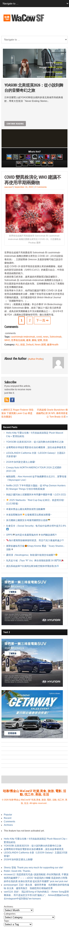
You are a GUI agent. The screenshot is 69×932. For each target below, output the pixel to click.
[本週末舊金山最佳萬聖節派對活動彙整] (59, 157)
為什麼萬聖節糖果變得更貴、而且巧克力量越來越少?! (36, 540)
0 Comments (41, 187)
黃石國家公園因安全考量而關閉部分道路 (27, 520)
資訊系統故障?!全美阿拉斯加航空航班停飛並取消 (31, 566)
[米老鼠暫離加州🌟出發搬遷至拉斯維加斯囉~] (18, 163)
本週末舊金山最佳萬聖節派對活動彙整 (25, 509)
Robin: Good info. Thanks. (17, 871)
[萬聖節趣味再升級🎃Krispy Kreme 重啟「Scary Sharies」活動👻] (50, 163)
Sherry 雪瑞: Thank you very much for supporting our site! (33, 867)
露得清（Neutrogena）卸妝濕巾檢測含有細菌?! (30, 555)
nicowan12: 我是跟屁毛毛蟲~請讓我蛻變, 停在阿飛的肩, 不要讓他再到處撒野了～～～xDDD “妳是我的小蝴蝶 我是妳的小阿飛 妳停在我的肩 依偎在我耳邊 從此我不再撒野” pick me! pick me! (36, 878)
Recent (7, 818)
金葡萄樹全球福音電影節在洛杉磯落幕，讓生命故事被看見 (36, 447)
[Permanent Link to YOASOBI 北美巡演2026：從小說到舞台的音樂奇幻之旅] (34, 63)
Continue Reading (15, 123)
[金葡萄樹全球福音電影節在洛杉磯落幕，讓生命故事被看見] (22, 157)
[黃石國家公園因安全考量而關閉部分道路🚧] (25, 163)
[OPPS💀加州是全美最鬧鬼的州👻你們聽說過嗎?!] (37, 163)
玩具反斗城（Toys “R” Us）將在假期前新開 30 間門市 (33, 560)
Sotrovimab (56, 336)
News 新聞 (40, 344)
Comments (9, 821)
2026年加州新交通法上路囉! (20, 462)
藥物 (34, 340)
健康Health (52, 344)
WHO (7, 340)
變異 (40, 340)
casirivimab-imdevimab (23, 336)
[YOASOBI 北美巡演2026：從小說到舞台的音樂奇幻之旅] (15, 157)
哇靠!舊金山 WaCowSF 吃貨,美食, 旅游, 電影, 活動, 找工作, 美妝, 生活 (34, 792)
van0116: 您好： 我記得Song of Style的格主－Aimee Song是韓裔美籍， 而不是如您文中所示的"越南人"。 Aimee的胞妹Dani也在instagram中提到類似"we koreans (36, 895)
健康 (28, 340)
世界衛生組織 (18, 340)
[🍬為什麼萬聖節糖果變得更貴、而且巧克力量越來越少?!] (44, 163)
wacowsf (8, 187)
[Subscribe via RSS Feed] (6, 400)
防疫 (45, 340)
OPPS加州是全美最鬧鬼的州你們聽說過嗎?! (31, 535)
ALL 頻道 (20, 344)
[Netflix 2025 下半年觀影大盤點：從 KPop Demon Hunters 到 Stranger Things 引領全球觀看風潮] (47, 157)
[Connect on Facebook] (12, 400)
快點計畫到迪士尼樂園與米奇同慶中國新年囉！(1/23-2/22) (36, 494)
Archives (8, 825)
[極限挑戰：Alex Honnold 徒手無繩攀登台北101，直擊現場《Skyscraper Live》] (41, 157)
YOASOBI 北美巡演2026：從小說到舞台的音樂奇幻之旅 (33, 87)
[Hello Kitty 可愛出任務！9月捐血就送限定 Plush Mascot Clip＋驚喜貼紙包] (9, 157)
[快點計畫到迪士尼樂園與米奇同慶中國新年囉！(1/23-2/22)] (53, 157)
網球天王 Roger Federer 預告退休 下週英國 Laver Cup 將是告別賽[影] (17, 413)
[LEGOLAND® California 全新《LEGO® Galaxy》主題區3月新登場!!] (28, 157)
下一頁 (42, 320)
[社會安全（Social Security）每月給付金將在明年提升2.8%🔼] (31, 162)
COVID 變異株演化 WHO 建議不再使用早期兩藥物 (32, 180)
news (45, 336)
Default (30, 344)
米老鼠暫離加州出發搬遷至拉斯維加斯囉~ (29, 514)
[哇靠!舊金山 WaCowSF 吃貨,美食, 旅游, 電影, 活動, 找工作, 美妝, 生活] (23, 22)
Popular (8, 814)
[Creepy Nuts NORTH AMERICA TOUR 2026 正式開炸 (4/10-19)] (34, 157)
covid (39, 336)
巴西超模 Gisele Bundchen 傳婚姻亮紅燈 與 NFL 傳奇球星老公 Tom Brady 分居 (52, 413)
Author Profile (36, 359)
